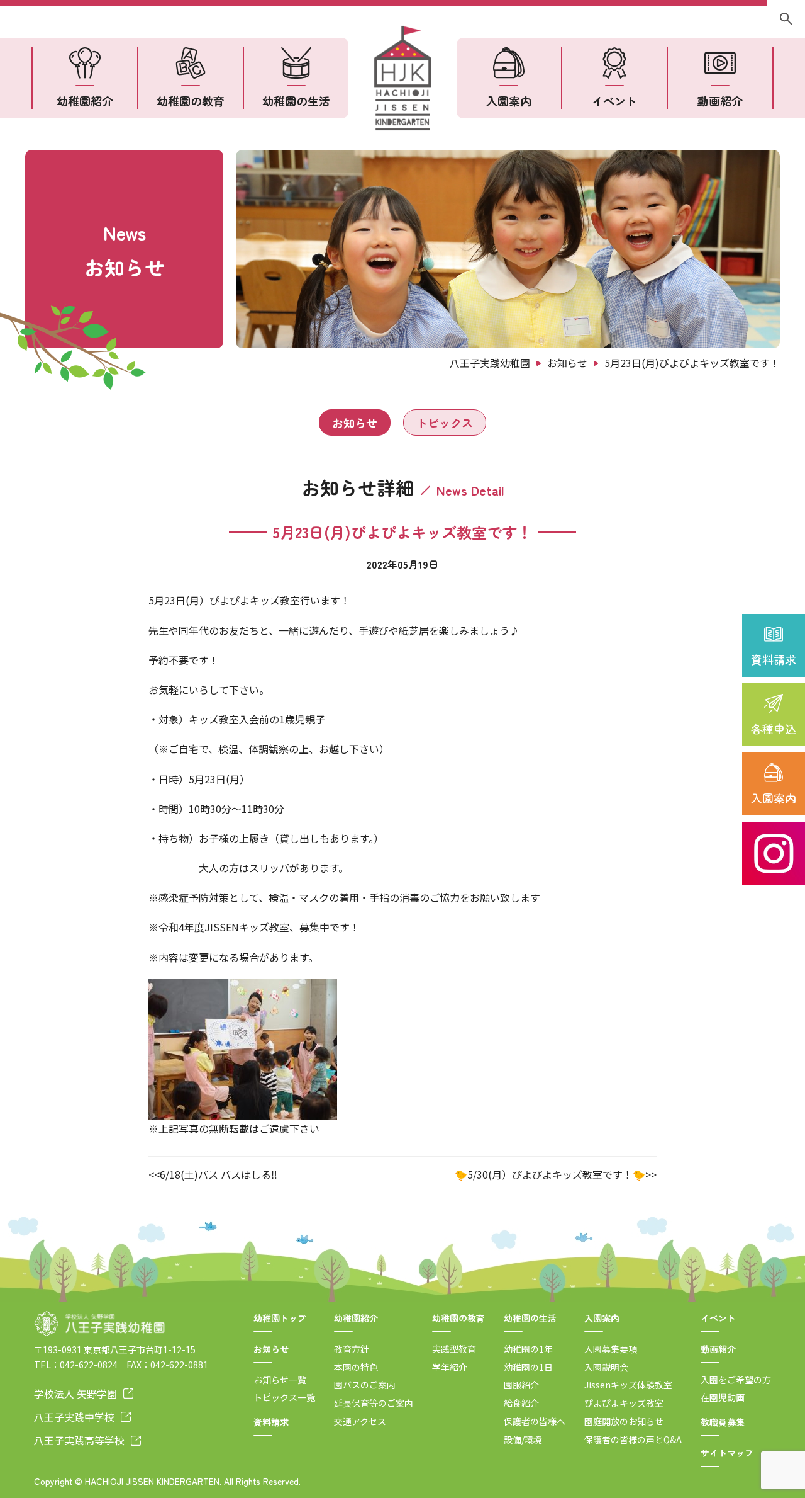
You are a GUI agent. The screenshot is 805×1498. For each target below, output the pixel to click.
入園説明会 (606, 1367)
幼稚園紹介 (85, 101)
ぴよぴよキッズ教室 (623, 1403)
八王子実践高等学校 (79, 1440)
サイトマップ (727, 1452)
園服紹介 (521, 1384)
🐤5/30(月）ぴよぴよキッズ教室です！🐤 (550, 1174)
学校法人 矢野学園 (75, 1393)
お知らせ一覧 (279, 1379)
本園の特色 (356, 1367)
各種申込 (773, 728)
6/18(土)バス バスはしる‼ (218, 1174)
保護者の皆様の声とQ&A (633, 1439)
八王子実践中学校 (74, 1416)
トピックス (444, 422)
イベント (614, 101)
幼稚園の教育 (191, 101)
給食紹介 (521, 1403)
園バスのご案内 (365, 1384)
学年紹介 (449, 1367)
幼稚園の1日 (528, 1367)
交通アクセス (360, 1421)
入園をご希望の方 (736, 1379)
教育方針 (351, 1348)
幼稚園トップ (279, 1318)
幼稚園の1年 (528, 1348)
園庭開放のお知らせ (623, 1421)
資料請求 (773, 659)
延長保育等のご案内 (373, 1403)
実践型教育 (454, 1348)
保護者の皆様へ (534, 1421)
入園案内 (773, 798)
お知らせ (354, 422)
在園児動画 (723, 1397)
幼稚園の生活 (296, 101)
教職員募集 (723, 1422)
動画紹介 (720, 101)
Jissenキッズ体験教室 (628, 1384)
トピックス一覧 (284, 1397)
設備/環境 (523, 1439)
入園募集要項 (610, 1348)
